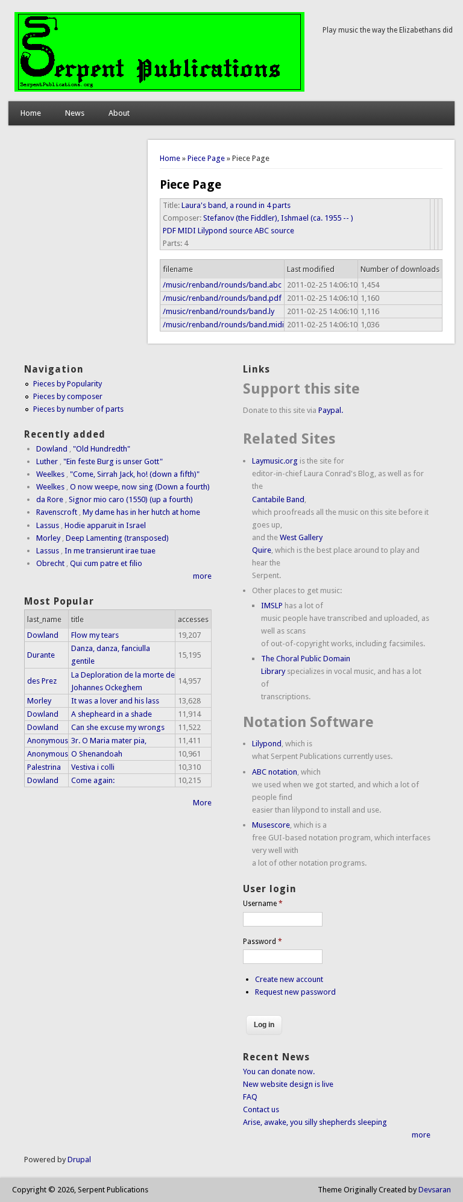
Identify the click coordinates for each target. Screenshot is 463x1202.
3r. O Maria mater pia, (108, 740)
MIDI (187, 230)
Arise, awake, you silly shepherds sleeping (315, 1122)
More (202, 802)
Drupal (79, 1159)
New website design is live (288, 1084)
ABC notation (274, 771)
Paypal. (330, 410)
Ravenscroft (56, 512)
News (74, 113)
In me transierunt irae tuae (110, 550)
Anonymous (47, 740)
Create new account (289, 979)
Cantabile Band (278, 499)
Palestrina (44, 767)
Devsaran (434, 1189)
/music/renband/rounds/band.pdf (222, 298)
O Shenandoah (96, 753)
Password (262, 941)
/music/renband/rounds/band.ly (218, 311)
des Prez (42, 680)
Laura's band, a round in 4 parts (236, 205)
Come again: (93, 780)
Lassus (47, 525)
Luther (47, 461)
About (119, 113)
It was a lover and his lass (115, 700)
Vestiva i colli (93, 767)
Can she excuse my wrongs (118, 727)
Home (30, 113)
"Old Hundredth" (101, 448)
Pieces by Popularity (67, 383)
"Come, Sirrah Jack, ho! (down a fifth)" (135, 474)
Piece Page (206, 158)
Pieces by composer (67, 396)
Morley (48, 538)
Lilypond (267, 743)
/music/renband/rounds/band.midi (223, 324)
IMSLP (272, 605)
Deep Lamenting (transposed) (117, 538)
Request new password (295, 991)
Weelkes (50, 474)
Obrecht (50, 563)
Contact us (261, 1109)
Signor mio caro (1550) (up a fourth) (131, 499)
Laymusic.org (275, 460)
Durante (41, 654)
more (202, 576)
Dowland (52, 448)
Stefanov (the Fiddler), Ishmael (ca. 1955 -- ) (278, 217)
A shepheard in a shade (111, 714)
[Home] (159, 88)
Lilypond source (225, 230)
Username (263, 903)
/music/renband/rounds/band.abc (222, 284)
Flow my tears (95, 635)
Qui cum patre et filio (106, 563)
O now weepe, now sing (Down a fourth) (140, 486)
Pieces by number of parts (78, 409)
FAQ (250, 1096)
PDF (169, 230)
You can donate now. (279, 1071)
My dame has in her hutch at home (141, 512)
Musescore (271, 824)
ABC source (274, 230)
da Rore (49, 499)
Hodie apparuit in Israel (105, 525)
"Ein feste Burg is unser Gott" (113, 461)
